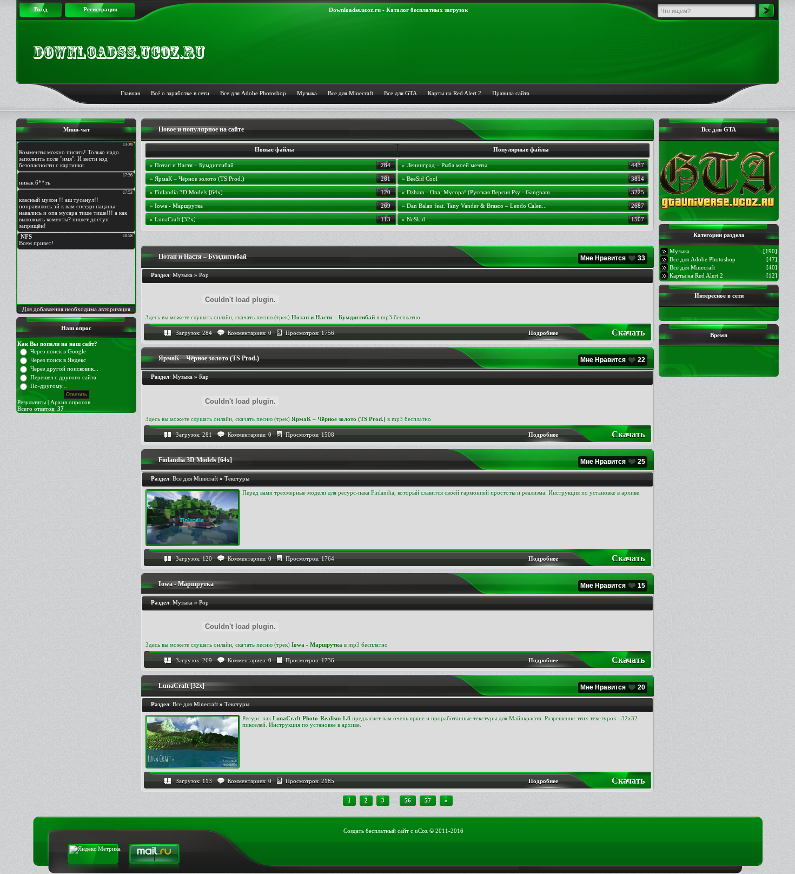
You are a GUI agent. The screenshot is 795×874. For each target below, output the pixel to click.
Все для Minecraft (350, 93)
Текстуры (236, 478)
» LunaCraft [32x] (173, 219)
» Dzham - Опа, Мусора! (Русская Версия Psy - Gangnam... (478, 192)
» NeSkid (413, 219)
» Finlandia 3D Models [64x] (186, 192)
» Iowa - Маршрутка (176, 205)
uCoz (421, 830)
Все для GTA (400, 93)
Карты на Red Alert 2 (696, 275)
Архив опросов (70, 402)
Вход (41, 9)
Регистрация (100, 9)
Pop (204, 275)
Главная (130, 93)
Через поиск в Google (58, 351)
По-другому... (48, 386)
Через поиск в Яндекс (58, 360)
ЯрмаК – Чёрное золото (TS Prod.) (208, 358)
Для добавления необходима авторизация (76, 309)
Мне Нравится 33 (612, 258)
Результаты (31, 402)
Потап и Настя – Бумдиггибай (202, 256)
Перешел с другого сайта (63, 377)
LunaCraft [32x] (181, 685)
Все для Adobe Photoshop (253, 93)
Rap (204, 376)
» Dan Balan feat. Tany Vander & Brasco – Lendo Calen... (474, 205)
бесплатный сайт (387, 830)
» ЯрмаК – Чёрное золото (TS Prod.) (197, 178)
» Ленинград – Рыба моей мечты (444, 165)
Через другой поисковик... (64, 368)
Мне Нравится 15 (612, 585)
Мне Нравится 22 (612, 360)
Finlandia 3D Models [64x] (195, 460)
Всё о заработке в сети (180, 93)
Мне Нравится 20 (612, 687)
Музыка (307, 93)
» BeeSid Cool (420, 178)
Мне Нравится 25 (612, 461)
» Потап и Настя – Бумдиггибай (192, 165)
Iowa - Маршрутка (186, 584)
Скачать (628, 332)
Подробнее (543, 333)
